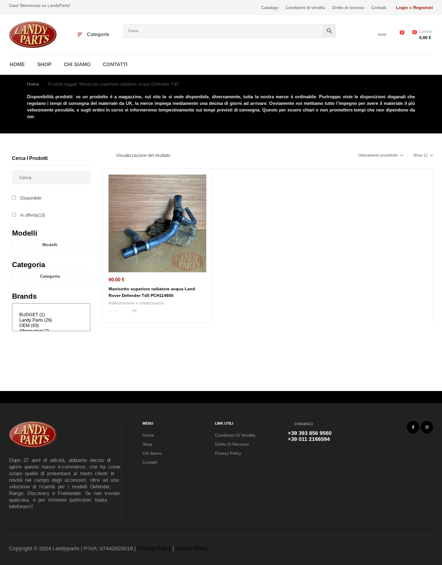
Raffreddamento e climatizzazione (136, 303)
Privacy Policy (228, 453)
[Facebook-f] (413, 427)
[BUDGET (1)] (50, 314)
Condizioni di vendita (235, 435)
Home (33, 84)
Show (417, 155)
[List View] (108, 155)
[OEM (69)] (50, 325)
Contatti (150, 462)
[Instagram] (427, 427)
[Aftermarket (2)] (50, 331)
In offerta (32, 215)
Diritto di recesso (232, 444)
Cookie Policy (192, 548)
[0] (50, 309)
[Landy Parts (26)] (50, 320)
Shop (147, 444)
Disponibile (30, 197)
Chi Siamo (152, 453)
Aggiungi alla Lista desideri (203, 180)
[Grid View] (103, 155)
